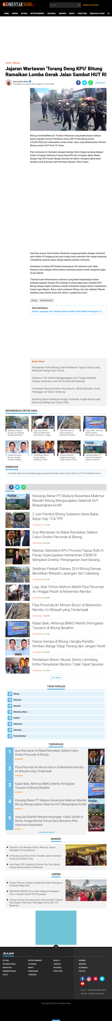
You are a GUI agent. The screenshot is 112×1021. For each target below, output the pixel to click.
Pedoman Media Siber (97, 990)
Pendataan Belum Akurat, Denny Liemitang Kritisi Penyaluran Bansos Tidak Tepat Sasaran (68, 662)
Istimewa (17, 730)
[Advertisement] (56, 37)
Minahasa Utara (97, 13)
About (83, 990)
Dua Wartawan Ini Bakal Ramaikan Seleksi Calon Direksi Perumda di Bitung (64, 534)
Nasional (52, 13)
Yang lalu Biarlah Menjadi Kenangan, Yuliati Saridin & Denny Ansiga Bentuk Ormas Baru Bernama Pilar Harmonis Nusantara (49, 820)
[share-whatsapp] (90, 82)
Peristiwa (82, 13)
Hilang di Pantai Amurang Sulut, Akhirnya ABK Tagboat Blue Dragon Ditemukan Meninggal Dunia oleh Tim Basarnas (36, 903)
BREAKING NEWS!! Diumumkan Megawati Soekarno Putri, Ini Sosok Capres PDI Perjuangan (34, 892)
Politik (82, 971)
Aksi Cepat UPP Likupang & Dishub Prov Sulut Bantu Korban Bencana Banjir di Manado (35, 866)
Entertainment (37, 13)
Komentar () (100, 83)
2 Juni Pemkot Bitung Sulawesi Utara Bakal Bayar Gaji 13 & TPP (65, 516)
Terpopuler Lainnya (46, 832)
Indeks (15, 13)
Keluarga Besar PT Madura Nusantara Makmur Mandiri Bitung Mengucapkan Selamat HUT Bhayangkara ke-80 (68, 500)
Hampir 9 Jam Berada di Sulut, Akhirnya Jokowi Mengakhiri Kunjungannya (32, 849)
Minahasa (18, 724)
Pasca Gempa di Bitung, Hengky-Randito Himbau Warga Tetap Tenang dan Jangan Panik (68, 643)
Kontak (84, 993)
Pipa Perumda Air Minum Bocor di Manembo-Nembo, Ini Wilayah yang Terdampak (67, 607)
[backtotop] (56, 947)
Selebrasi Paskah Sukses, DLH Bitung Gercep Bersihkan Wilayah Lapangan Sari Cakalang (66, 571)
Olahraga (83, 967)
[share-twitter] (84, 82)
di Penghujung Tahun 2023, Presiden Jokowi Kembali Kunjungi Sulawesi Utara (35, 857)
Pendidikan (33, 971)
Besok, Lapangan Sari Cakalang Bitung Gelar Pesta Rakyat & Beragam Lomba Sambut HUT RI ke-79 (68, 311)
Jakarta (57, 964)
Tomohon (32, 975)
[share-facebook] (78, 82)
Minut (72, 13)
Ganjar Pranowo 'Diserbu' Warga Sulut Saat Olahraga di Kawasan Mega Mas (36, 884)
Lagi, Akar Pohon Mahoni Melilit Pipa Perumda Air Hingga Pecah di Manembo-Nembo (68, 589)
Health (56, 960)
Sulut (5, 975)
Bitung (24, 13)
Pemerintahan (20, 736)
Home (6, 13)
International (9, 964)
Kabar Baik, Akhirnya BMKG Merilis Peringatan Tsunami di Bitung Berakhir (67, 625)
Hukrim (17, 718)
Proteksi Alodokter (96, 993)
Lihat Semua (56, 678)
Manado (62, 13)
